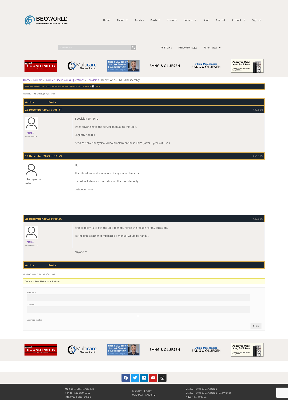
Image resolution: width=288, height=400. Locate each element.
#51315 (258, 156)
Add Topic (166, 47)
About (120, 20)
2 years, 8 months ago (80, 86)
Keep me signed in (34, 320)
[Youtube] (153, 378)
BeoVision (93, 80)
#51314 (258, 109)
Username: (31, 292)
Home (106, 20)
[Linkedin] (144, 378)
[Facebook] (126, 378)
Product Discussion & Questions (64, 80)
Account (236, 20)
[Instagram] (162, 378)
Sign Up (256, 20)
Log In (256, 326)
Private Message (187, 47)
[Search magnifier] (133, 47)
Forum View (210, 47)
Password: (30, 304)
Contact (220, 20)
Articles (139, 20)
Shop (206, 20)
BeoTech (155, 20)
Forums (188, 20)
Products (172, 20)
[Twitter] (135, 378)
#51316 (258, 219)
